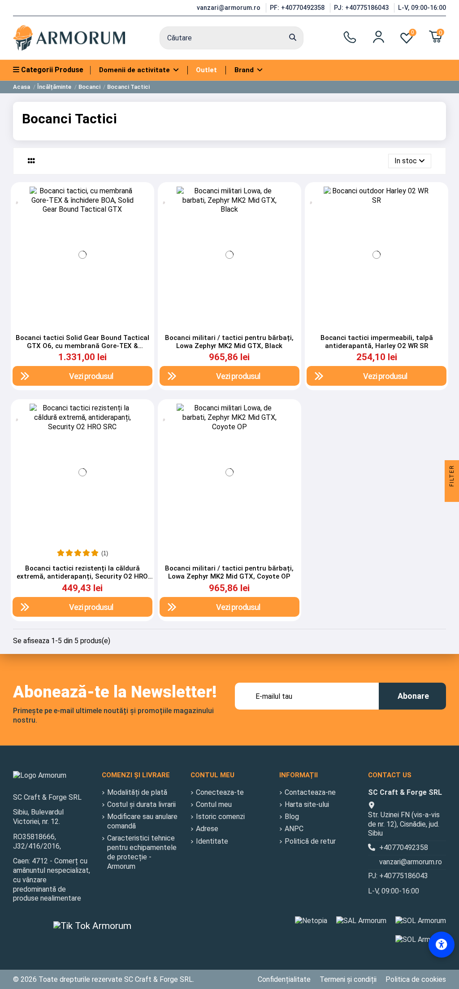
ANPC (294, 828)
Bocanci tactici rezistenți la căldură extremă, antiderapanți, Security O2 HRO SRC (82, 576)
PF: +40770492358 (298, 7)
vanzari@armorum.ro (229, 7)
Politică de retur (310, 841)
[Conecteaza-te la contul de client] (378, 36)
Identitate (212, 841)
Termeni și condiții (348, 979)
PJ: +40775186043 (362, 7)
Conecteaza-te (220, 792)
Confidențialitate (284, 979)
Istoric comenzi (220, 816)
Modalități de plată (137, 792)
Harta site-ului (307, 804)
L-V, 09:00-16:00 (422, 7)
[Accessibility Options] (442, 945)
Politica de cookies (415, 979)
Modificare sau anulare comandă (142, 821)
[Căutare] (292, 38)
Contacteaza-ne (310, 792)
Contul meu (214, 804)
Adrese (207, 828)
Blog (292, 816)
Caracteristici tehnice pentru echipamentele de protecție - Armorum (142, 852)
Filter (452, 477)
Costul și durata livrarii (141, 804)
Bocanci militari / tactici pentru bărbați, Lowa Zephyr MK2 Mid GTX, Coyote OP (229, 572)
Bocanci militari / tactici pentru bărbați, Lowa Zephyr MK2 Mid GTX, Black (229, 342)
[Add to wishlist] (18, 198)
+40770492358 (403, 847)
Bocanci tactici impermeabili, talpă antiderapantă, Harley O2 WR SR (376, 342)
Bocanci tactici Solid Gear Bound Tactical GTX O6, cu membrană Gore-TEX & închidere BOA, (82, 346)
